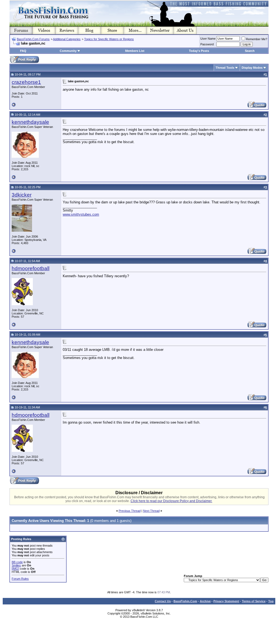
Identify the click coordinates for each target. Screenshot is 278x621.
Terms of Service (254, 601)
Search (250, 50)
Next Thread (151, 510)
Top (271, 601)
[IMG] (15, 568)
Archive (205, 601)
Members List (134, 50)
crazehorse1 (26, 82)
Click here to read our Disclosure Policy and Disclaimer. (171, 501)
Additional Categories (67, 39)
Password (207, 44)
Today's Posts (199, 50)
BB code (17, 562)
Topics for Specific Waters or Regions (109, 39)
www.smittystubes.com (81, 214)
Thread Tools (225, 67)
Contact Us (163, 601)
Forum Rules (20, 578)
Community (68, 50)
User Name (208, 38)
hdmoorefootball (30, 268)
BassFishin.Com (185, 601)
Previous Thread (130, 510)
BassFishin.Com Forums (33, 39)
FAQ (23, 50)
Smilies (16, 565)
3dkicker (21, 195)
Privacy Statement (226, 601)
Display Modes (252, 67)
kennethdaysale (30, 122)
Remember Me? (256, 39)
